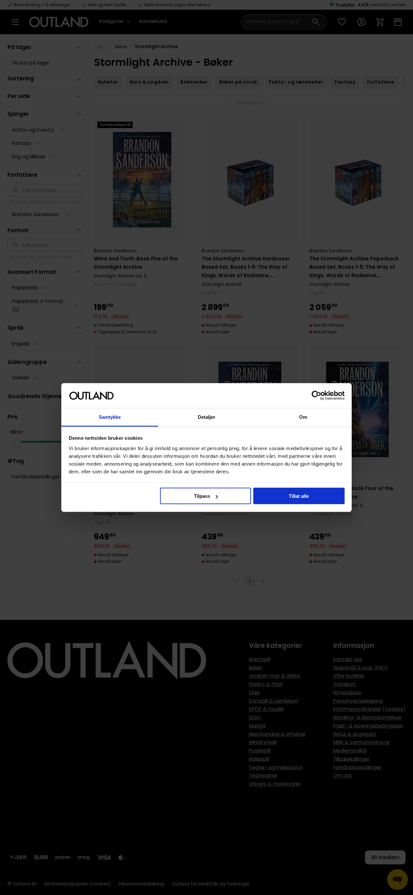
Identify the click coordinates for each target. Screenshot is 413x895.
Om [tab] (303, 416)
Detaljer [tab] (207, 416)
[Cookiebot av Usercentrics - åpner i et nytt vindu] (316, 395)
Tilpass (202, 496)
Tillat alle (299, 496)
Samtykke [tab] (110, 416)
